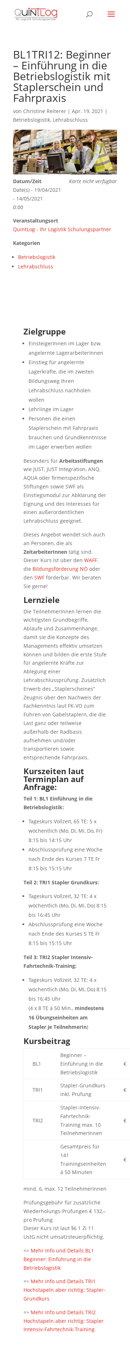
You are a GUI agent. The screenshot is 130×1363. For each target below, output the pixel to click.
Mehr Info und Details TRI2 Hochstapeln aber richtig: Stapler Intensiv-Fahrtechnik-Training (63, 1321)
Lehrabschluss (70, 119)
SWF (39, 577)
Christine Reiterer (44, 111)
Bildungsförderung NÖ (60, 568)
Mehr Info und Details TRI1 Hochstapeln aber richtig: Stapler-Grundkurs (64, 1290)
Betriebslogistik (31, 119)
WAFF (90, 560)
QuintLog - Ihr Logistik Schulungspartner (62, 229)
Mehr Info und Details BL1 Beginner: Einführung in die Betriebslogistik (58, 1259)
